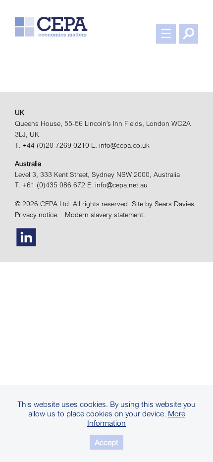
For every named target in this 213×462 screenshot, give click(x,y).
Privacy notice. (39, 214)
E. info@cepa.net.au (117, 184)
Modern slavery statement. (107, 214)
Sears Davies (174, 203)
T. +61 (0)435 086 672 (50, 184)
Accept (106, 442)
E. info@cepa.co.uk (120, 145)
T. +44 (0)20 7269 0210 (52, 145)
